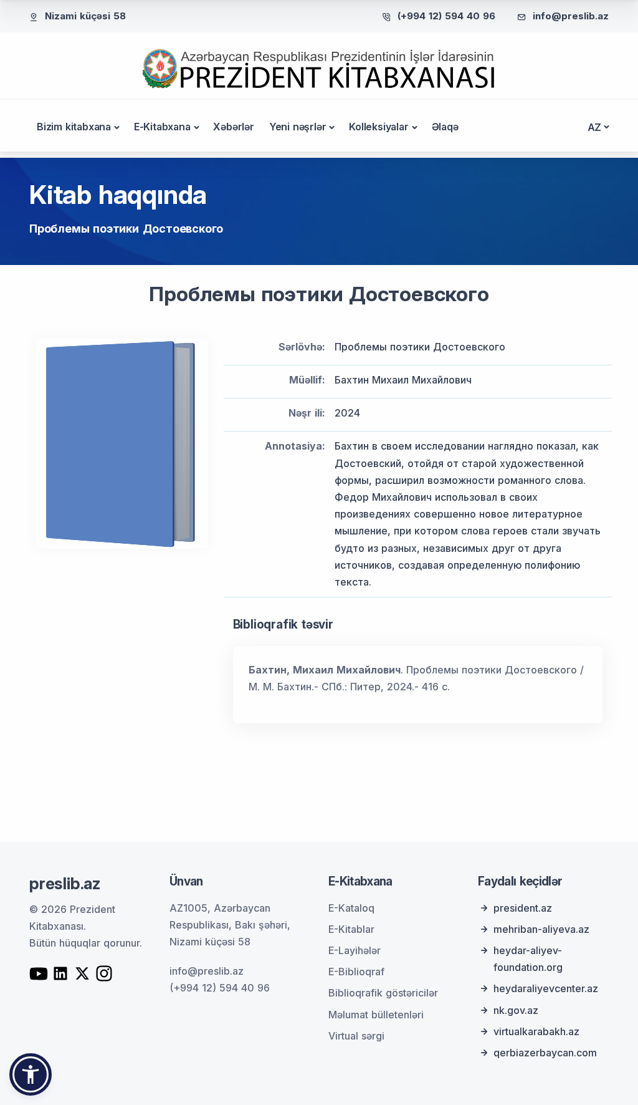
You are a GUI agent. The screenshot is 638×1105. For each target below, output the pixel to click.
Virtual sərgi (356, 1036)
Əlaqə (445, 126)
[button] (30, 1074)
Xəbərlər (233, 126)
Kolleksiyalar (378, 126)
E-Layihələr (354, 950)
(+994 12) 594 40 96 (446, 16)
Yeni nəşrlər (297, 126)
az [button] (595, 127)
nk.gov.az (515, 1010)
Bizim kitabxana (74, 126)
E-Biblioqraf (356, 971)
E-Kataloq (351, 908)
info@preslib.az (571, 16)
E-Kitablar (351, 929)
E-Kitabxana (162, 126)
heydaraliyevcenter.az (545, 988)
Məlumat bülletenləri (376, 1014)
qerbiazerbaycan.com (545, 1052)
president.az (522, 908)
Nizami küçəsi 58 (85, 16)
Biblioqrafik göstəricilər (383, 993)
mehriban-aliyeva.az (541, 929)
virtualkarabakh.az (536, 1031)
